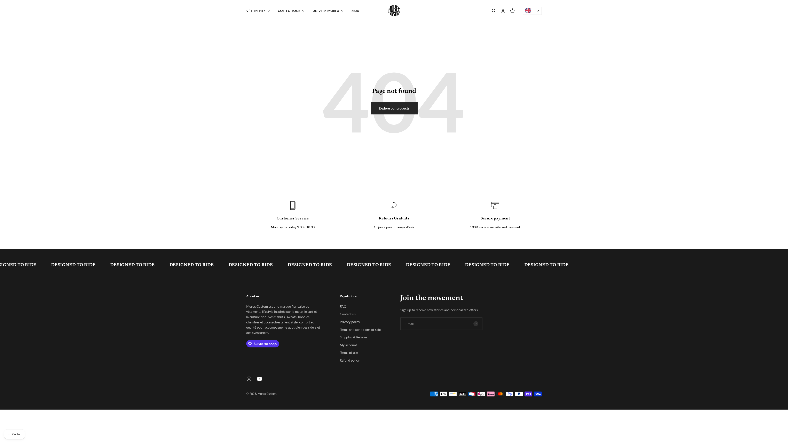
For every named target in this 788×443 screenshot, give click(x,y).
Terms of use (349, 352)
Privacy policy (350, 322)
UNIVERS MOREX (326, 11)
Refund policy (350, 360)
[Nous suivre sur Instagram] (249, 379)
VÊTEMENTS (256, 11)
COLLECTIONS (289, 11)
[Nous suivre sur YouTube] (259, 379)
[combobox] (532, 11)
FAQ (343, 306)
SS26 (355, 11)
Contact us (348, 314)
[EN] (532, 11)
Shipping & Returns (353, 337)
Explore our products (394, 108)
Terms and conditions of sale (360, 329)
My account (348, 345)
